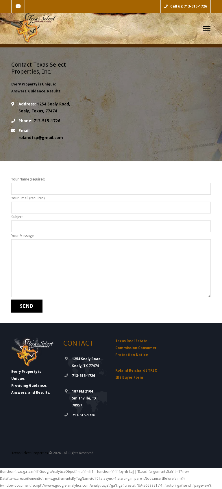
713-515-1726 (39, 120)
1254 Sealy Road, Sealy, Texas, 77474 (44, 107)
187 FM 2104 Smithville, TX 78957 (84, 398)
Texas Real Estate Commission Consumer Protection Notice (136, 348)
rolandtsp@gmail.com (40, 137)
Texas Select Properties (29, 453)
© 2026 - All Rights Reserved (52, 453)
